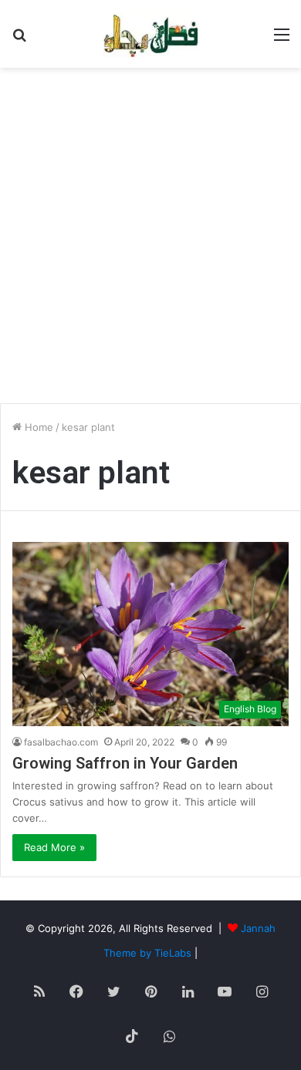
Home (37, 427)
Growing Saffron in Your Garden (125, 763)
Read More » (54, 847)
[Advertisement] (150, 241)
